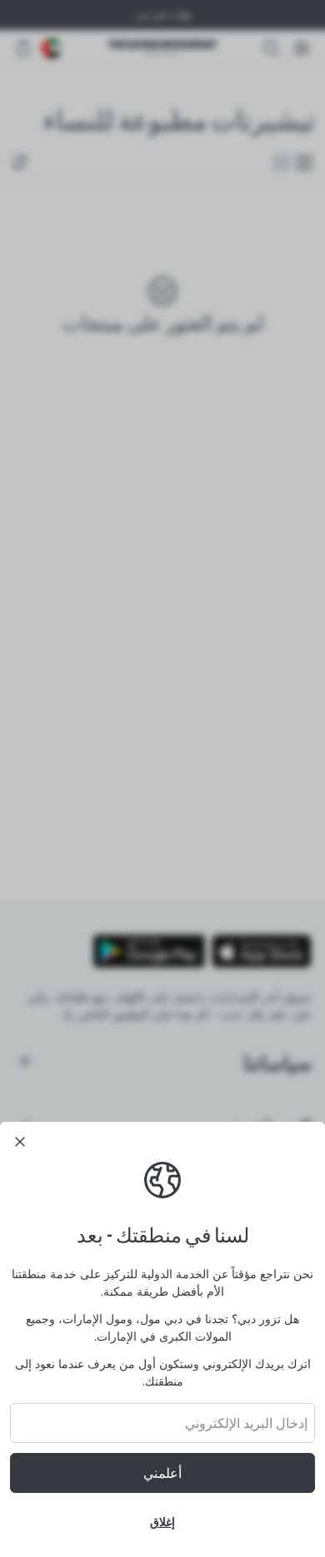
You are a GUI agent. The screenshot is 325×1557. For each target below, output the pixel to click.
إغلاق (162, 1522)
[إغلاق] (20, 1142)
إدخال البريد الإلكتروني (246, 1423)
